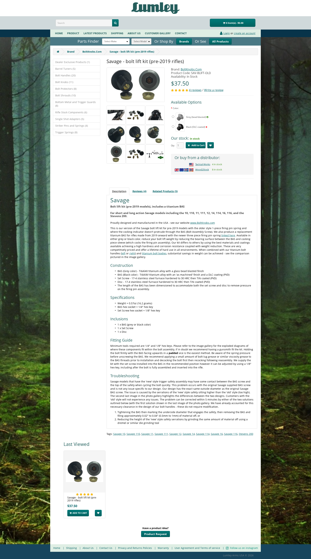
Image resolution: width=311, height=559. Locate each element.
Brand (184, 41)
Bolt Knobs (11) (64, 82)
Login (226, 33)
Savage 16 (217, 434)
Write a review (213, 90)
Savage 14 (189, 434)
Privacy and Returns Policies (135, 548)
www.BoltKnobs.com (202, 222)
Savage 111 (161, 434)
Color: (176, 108)
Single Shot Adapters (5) (69, 119)
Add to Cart (198, 145)
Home (59, 33)
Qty (172, 145)
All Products (220, 41)
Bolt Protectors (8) (65, 88)
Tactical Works (202, 164)
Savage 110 (133, 434)
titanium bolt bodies (154, 253)
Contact (181, 33)
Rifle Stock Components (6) (71, 112)
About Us (88, 548)
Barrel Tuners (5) (65, 68)
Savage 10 (119, 434)
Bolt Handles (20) (65, 75)
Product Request (155, 534)
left (123, 253)
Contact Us (105, 548)
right (132, 253)
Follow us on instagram (243, 548)
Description (119, 191)
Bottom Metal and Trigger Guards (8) (75, 103)
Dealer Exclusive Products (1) (72, 62)
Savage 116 (231, 434)
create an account (244, 33)
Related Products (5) (165, 191)
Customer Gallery (158, 33)
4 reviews (195, 90)
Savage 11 (147, 434)
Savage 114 (202, 434)
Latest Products (95, 33)
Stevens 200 (246, 434)
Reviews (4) (139, 191)
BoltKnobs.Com (92, 51)
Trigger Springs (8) (66, 132)
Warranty (163, 548)
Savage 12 (175, 434)
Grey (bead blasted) (196, 117)
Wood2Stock (202, 169)
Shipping (117, 33)
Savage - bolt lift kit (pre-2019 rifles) (132, 51)
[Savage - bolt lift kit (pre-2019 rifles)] (136, 85)
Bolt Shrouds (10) (65, 95)
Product (73, 33)
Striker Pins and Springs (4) (71, 125)
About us (134, 33)
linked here (228, 235)
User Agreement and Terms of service (197, 548)
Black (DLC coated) (196, 126)
